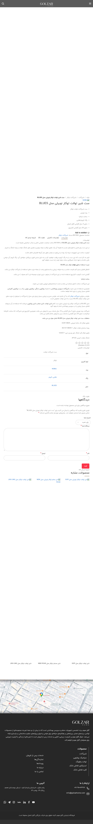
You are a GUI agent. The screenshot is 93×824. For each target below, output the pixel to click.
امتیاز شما (87, 418)
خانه (87, 197)
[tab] (64, 238)
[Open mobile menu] (90, 3)
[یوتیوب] (33, 802)
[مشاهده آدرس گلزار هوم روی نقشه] (46, 696)
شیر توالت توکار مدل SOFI (80, 663)
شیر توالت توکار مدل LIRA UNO (20, 663)
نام (87, 453)
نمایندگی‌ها (38, 759)
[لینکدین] (24, 802)
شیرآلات (81, 197)
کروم (50, 377)
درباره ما (40, 767)
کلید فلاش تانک (80, 770)
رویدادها (40, 763)
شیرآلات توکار (71, 197)
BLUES (54, 385)
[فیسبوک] (29, 802)
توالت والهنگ (81, 761)
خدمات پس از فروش (34, 755)
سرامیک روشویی (80, 757)
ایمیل (42, 453)
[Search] (3, 3)
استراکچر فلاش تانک (78, 765)
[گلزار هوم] (46, 723)
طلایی (55, 377)
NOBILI (54, 369)
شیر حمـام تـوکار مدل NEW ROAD (49, 663)
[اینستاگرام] (14, 802)
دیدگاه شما (85, 426)
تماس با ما (39, 771)
